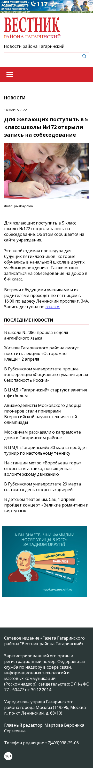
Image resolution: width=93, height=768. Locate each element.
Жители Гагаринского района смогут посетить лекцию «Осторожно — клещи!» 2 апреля (41, 353)
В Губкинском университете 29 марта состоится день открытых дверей (42, 486)
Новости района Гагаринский (34, 46)
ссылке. (52, 307)
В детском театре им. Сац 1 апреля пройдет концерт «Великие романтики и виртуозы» (46, 505)
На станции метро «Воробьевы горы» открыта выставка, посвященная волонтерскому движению (42, 468)
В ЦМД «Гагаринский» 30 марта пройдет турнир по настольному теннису (45, 450)
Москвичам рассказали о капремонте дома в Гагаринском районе (42, 435)
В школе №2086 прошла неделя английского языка (36, 335)
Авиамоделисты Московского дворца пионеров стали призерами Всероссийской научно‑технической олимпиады (42, 413)
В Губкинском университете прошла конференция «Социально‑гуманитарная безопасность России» (46, 374)
